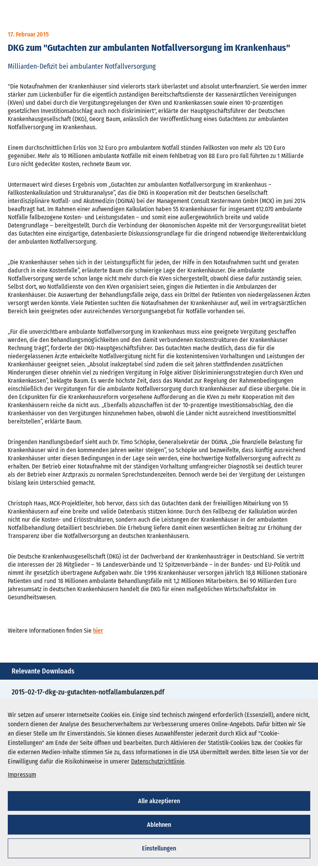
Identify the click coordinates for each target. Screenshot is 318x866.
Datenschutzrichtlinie (157, 761)
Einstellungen (159, 848)
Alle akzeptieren (159, 801)
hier (98, 630)
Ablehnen (159, 824)
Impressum (22, 774)
